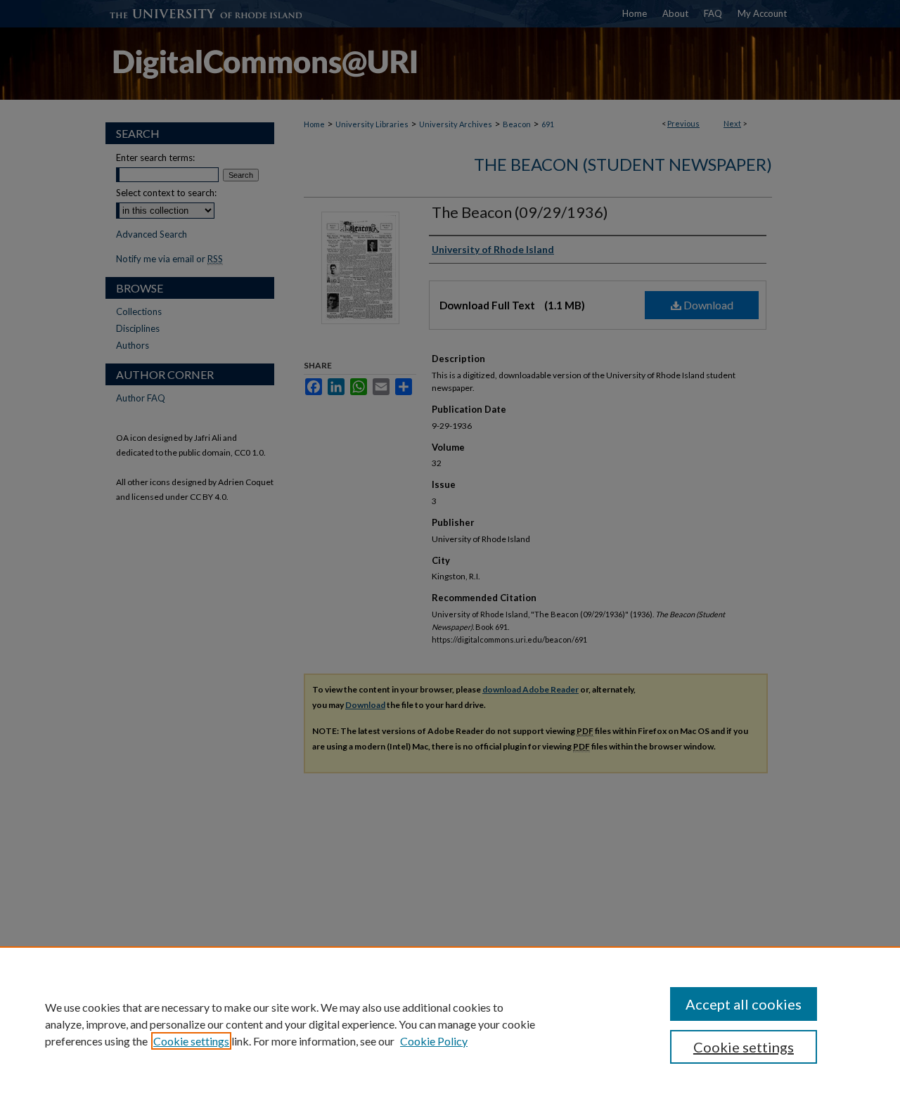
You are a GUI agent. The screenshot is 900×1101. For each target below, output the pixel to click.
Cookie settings (191, 1041)
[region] (450, 1023)
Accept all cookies (744, 1004)
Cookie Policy (434, 1041)
